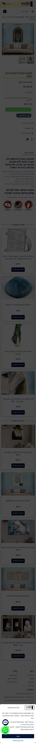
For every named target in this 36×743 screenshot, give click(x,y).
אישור (18, 736)
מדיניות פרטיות (27, 724)
